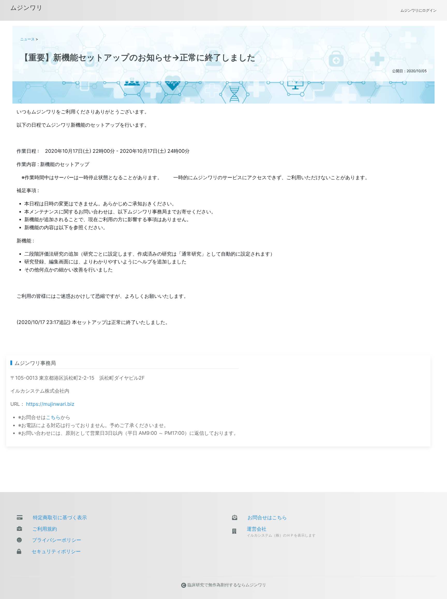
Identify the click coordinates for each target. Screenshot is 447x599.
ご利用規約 (44, 529)
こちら (53, 417)
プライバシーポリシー (56, 540)
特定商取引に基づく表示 (60, 517)
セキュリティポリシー (56, 551)
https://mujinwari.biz (50, 404)
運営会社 (256, 529)
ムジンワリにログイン (418, 10)
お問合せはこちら (267, 517)
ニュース (27, 39)
